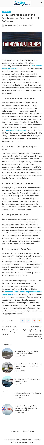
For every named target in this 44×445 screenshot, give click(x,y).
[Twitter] (28, 320)
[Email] (39, 320)
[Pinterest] (34, 320)
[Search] (41, 3)
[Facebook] (22, 320)
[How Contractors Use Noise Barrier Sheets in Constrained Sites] (7, 353)
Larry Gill (8, 25)
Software (6, 11)
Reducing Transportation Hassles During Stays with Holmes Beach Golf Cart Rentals (28, 366)
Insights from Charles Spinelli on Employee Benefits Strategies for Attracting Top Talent (26, 408)
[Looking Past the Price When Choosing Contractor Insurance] (7, 395)
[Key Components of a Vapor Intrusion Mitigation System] (7, 381)
